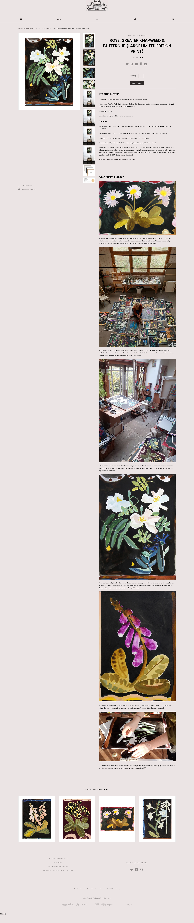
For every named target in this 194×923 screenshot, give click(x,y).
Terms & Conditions (92, 889)
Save (137, 63)
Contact (82, 889)
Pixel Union (96, 898)
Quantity (133, 76)
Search (76, 889)
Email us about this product (27, 189)
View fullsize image (25, 186)
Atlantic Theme (87, 898)
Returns (102, 889)
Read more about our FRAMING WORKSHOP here (117, 160)
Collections (27, 28)
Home (20, 28)
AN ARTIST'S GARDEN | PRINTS (41, 28)
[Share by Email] (145, 64)
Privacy (118, 889)
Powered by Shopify (105, 898)
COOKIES (110, 889)
